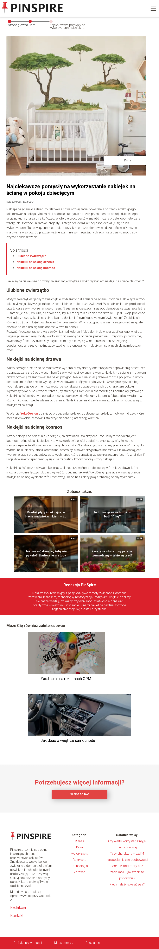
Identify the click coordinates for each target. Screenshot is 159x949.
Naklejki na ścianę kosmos (35, 268)
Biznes (79, 841)
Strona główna (18, 25)
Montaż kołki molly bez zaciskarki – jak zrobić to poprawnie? (127, 872)
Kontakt (16, 915)
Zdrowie (79, 872)
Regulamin (93, 943)
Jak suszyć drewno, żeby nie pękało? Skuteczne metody (46, 553)
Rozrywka (79, 860)
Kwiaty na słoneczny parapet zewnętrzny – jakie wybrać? (112, 553)
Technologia (79, 866)
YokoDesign (29, 413)
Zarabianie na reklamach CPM (66, 678)
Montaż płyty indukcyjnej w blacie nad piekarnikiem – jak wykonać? (46, 515)
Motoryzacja (79, 853)
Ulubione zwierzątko (31, 256)
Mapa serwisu (63, 943)
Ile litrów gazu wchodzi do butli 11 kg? (112, 514)
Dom (32, 25)
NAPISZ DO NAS (79, 794)
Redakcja (18, 907)
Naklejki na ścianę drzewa (35, 262)
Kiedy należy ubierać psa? (127, 884)
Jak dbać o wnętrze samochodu (68, 740)
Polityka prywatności (28, 943)
